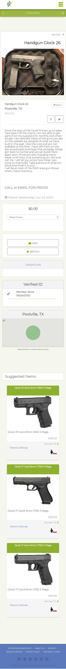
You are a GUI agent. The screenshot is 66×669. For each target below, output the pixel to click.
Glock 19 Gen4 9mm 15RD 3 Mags (33, 387)
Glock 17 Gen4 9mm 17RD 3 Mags (33, 545)
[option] (33, 13)
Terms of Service (14, 652)
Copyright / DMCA (52, 652)
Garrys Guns (33, 264)
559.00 (52, 517)
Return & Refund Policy (19, 648)
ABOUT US (39, 648)
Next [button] (62, 12)
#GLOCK (56, 34)
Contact (52, 648)
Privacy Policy (33, 652)
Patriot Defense (19, 447)
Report (58, 105)
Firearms (33, 12)
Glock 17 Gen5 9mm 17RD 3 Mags (33, 466)
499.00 (52, 438)
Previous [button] (3, 12)
